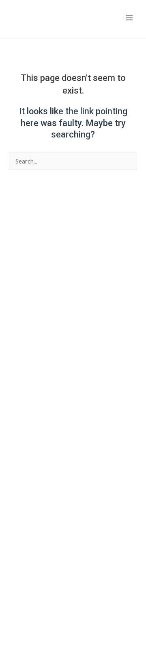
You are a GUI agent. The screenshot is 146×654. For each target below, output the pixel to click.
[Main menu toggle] (129, 17)
